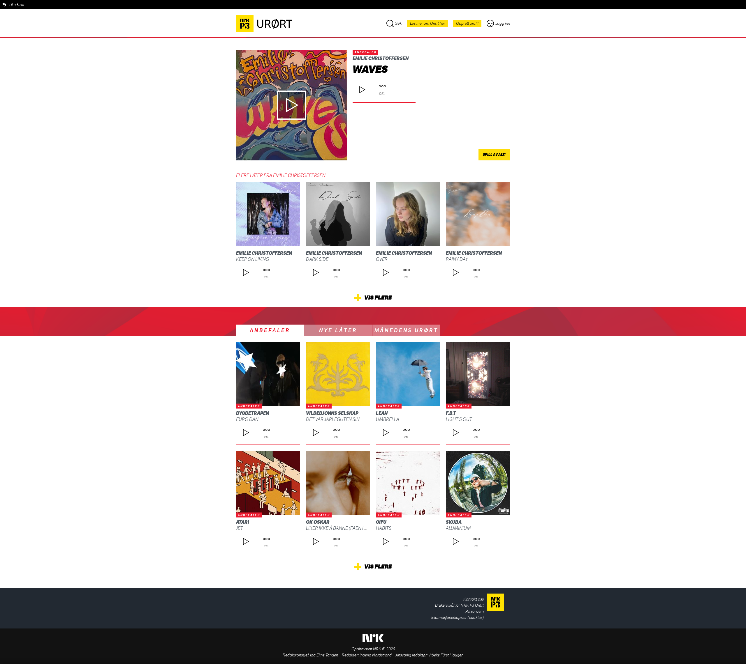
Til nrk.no (16, 4)
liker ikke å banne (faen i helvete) (345, 528)
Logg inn (502, 23)
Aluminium (458, 528)
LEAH (382, 413)
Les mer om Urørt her (427, 23)
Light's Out (459, 419)
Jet (239, 528)
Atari (242, 522)
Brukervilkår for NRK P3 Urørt (459, 605)
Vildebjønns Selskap (332, 413)
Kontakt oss (473, 599)
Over (382, 259)
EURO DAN (247, 419)
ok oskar (318, 522)
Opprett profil (467, 23)
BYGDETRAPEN (252, 413)
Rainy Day (457, 259)
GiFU (381, 522)
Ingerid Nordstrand (376, 655)
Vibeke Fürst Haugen (445, 655)
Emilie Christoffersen (381, 58)
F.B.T (451, 413)
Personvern (474, 611)
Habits (383, 528)
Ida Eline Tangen (324, 655)
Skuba (454, 522)
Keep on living (252, 259)
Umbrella (387, 419)
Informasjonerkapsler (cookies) (457, 617)
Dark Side (317, 259)
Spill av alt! (494, 155)
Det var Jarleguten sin (333, 419)
